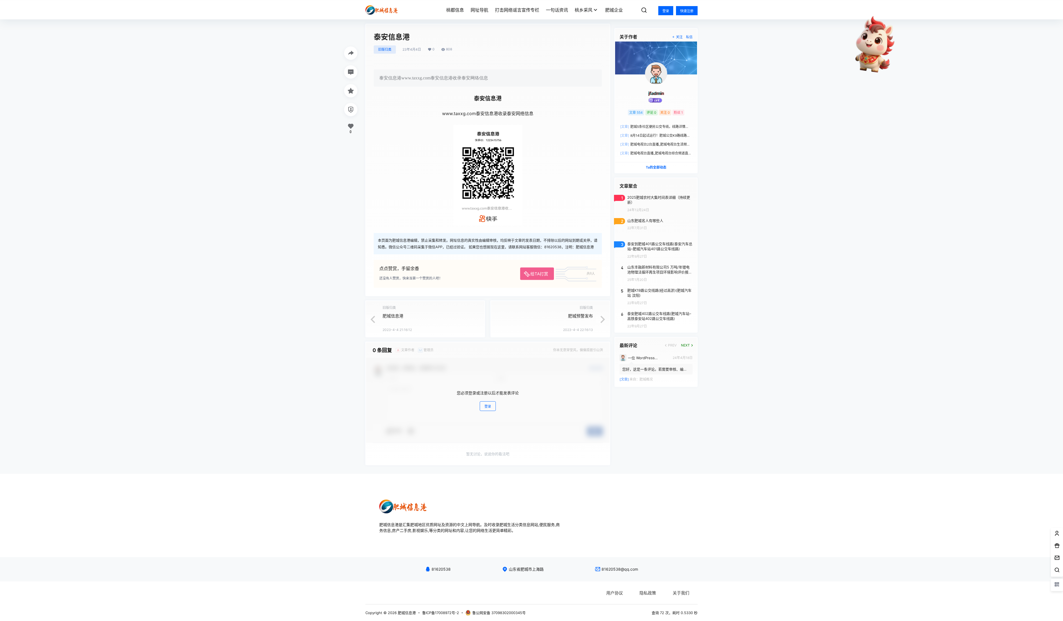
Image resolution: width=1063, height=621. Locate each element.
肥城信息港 (393, 316)
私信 (689, 37)
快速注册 (686, 11)
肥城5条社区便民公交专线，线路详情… (654, 127)
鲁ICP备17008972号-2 (440, 612)
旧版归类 (384, 49)
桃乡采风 (583, 10)
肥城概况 (646, 379)
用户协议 (614, 593)
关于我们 (681, 593)
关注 (679, 37)
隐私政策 (647, 593)
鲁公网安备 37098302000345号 (499, 612)
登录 (665, 11)
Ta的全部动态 (656, 167)
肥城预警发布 (580, 316)
